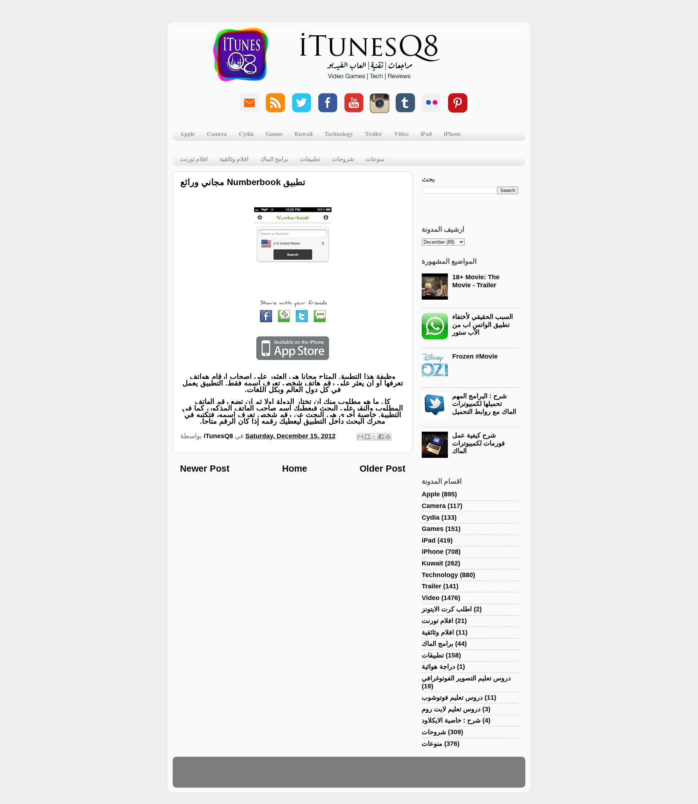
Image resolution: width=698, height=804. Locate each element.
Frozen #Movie (475, 356)
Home (294, 468)
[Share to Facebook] (381, 436)
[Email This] (360, 436)
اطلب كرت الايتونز (447, 609)
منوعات (375, 159)
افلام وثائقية (234, 159)
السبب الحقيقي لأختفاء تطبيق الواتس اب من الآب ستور (482, 324)
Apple (187, 133)
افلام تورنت (194, 159)
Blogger (384, 775)
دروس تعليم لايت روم (451, 709)
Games (274, 133)
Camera (217, 133)
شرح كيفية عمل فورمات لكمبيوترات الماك (478, 443)
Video (401, 133)
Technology (339, 133)
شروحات (343, 159)
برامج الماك (274, 159)
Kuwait (303, 133)
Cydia (246, 133)
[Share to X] (374, 436)
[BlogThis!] (367, 436)
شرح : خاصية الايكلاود (451, 720)
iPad (426, 133)
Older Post (382, 468)
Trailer (373, 133)
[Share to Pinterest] (388, 436)
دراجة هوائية (438, 666)
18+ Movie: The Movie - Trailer (476, 281)
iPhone (452, 133)
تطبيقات (310, 159)
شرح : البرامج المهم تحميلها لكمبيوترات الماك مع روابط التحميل (484, 403)
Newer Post (204, 468)
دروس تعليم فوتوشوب (452, 697)
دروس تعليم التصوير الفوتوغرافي (466, 678)
